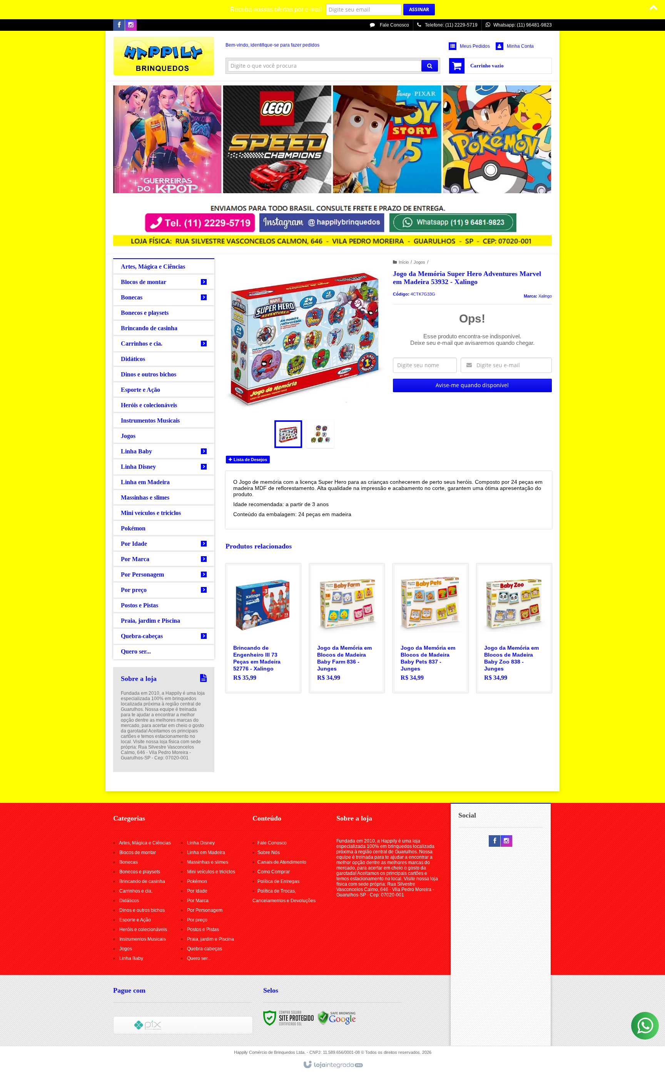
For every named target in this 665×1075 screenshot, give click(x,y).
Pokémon (197, 881)
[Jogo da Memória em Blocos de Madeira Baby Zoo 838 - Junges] (514, 628)
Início (404, 262)
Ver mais (267, 656)
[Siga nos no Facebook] (119, 25)
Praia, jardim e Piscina (210, 939)
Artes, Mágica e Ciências (145, 843)
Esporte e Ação (135, 920)
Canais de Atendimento (281, 862)
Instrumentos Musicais (142, 939)
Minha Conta (520, 46)
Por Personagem (204, 910)
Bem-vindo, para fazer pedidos (272, 45)
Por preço (197, 920)
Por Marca (198, 900)
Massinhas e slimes (207, 862)
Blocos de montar (137, 852)
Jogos (419, 262)
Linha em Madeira (206, 852)
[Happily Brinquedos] (163, 56)
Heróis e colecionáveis (143, 929)
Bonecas (128, 862)
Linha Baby (131, 958)
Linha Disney (201, 843)
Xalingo (545, 296)
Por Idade (197, 891)
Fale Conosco (394, 25)
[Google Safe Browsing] (336, 1017)
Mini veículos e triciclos (211, 871)
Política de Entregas (278, 881)
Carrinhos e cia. (135, 891)
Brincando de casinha (142, 881)
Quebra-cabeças (204, 948)
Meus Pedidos (475, 46)
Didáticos (129, 900)
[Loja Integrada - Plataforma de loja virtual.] (333, 1065)
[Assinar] (419, 9)
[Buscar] (429, 66)
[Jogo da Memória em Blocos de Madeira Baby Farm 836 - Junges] (347, 628)
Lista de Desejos (249, 459)
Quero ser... (199, 958)
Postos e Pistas (203, 929)
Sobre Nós (268, 852)
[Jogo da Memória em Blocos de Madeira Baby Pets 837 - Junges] (430, 628)
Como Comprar (273, 871)
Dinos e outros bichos (142, 910)
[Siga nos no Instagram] (131, 25)
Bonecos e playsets (139, 871)
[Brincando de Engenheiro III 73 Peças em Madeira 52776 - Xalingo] (263, 628)
